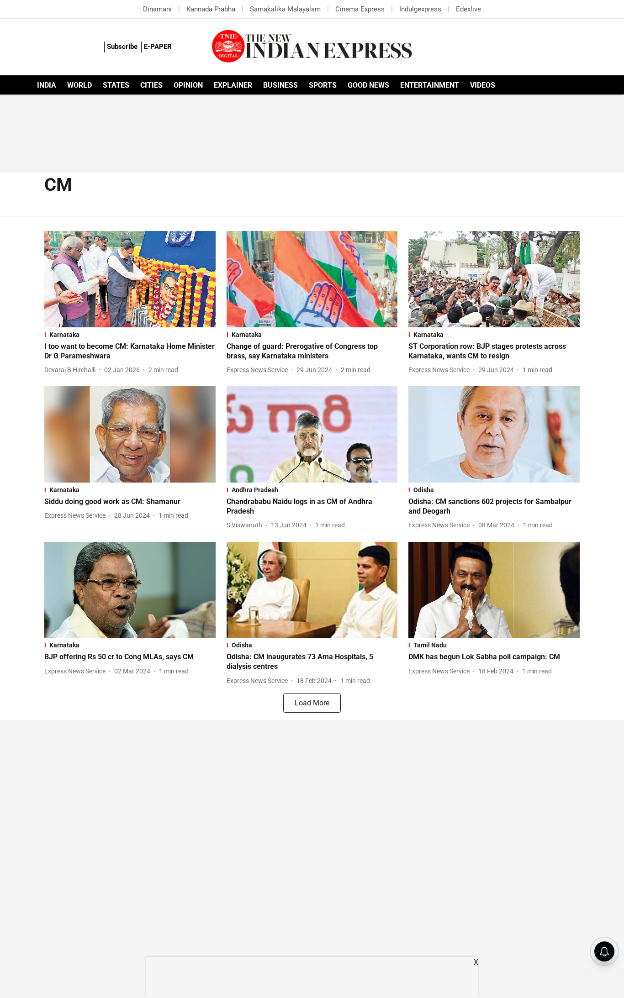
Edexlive (468, 9)
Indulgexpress (420, 9)
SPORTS (323, 85)
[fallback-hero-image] (130, 279)
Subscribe (122, 46)
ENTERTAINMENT (429, 85)
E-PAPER (158, 46)
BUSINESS (280, 85)
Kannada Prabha (210, 9)
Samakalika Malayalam (285, 9)
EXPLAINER (233, 85)
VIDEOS (482, 85)
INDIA (46, 85)
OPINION (188, 85)
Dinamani (157, 9)
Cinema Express (360, 9)
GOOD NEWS (368, 85)
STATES (116, 85)
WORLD (79, 85)
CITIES (151, 85)
